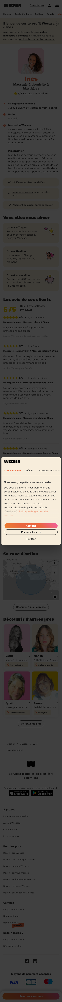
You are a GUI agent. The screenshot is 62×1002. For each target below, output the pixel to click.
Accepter (31, 525)
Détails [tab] (30, 470)
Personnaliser (29, 532)
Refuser (31, 538)
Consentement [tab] (12, 470)
